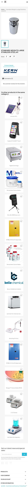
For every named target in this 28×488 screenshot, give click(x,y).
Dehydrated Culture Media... (14, 190)
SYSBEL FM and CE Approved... (14, 239)
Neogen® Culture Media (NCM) (14, 388)
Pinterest (14, 56)
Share (6, 56)
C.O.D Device (14, 412)
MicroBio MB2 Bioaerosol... (14, 215)
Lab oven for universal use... (14, 314)
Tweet (10, 56)
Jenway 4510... (14, 116)
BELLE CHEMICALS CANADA (14, 289)
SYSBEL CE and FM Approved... (14, 363)
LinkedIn (10, 463)
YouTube (6, 463)
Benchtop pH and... (14, 338)
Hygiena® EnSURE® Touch (14, 141)
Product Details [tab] (8, 65)
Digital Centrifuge (14, 165)
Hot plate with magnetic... (14, 437)
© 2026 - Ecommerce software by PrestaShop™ (14, 486)
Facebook (2, 463)
